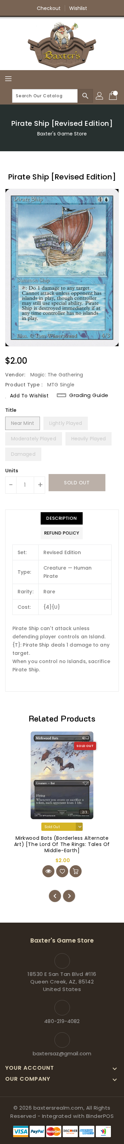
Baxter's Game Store (62, 133)
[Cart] (114, 96)
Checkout (49, 8)
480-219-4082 (62, 1021)
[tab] (62, 518)
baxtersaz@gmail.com (62, 1053)
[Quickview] (48, 871)
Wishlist (78, 8)
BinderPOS (100, 1116)
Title (11, 410)
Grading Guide (88, 395)
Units (12, 470)
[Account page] (100, 96)
